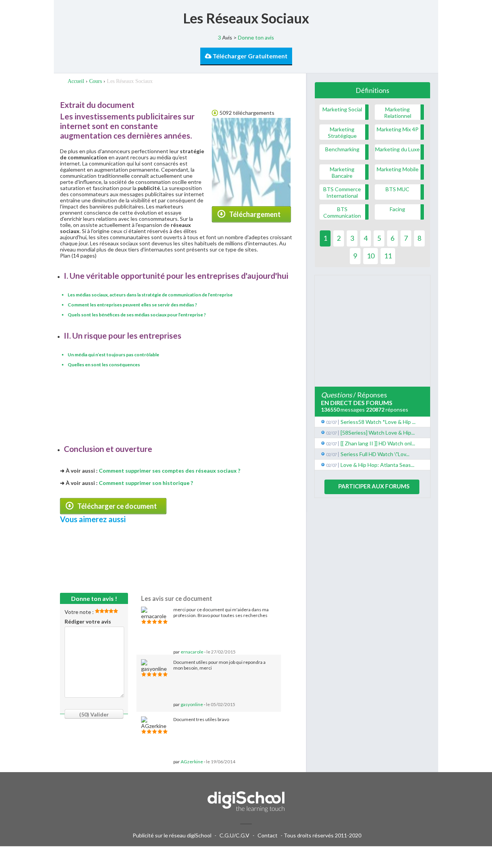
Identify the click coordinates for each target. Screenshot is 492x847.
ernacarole (192, 652)
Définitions (372, 90)
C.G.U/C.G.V (234, 835)
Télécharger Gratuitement (249, 56)
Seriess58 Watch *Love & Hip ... (378, 422)
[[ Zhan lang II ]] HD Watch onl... (378, 443)
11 (388, 255)
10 (370, 255)
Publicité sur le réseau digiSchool (172, 835)
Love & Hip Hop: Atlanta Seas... (377, 465)
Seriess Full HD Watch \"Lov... (375, 454)
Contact (268, 835)
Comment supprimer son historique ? (146, 483)
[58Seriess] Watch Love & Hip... (378, 432)
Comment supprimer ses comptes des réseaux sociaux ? (169, 470)
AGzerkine (192, 761)
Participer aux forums (373, 486)
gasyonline (192, 704)
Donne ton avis (256, 37)
